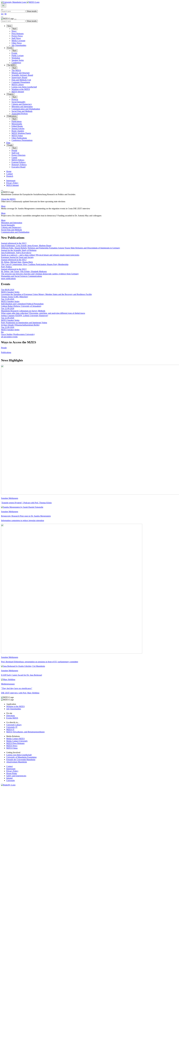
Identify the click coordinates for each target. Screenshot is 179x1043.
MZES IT (10, 729)
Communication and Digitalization (26, 109)
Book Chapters (18, 131)
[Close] (2, 9)
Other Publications (19, 138)
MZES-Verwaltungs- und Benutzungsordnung (25, 732)
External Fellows (19, 162)
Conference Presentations (22, 140)
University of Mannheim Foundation (21, 757)
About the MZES (8, 199)
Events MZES (12, 718)
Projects (10, 94)
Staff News (16, 38)
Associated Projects (20, 113)
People (10, 145)
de (6, 14)
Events (10, 48)
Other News (17, 43)
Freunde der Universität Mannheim (20, 759)
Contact (9, 174)
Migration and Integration (22, 106)
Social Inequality (18, 102)
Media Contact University (17, 741)
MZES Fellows (18, 160)
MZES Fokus (17, 135)
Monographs (17, 124)
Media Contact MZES (15, 738)
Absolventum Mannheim (16, 762)
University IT (11, 727)
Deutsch (9, 176)
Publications (12, 116)
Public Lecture (18, 55)
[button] (89, 223)
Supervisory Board (19, 77)
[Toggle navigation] (2, 16)
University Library (14, 725)
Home (8, 171)
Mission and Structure (21, 73)
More (3, 206)
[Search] (3, 5)
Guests (14, 157)
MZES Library (18, 84)
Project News (17, 36)
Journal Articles (18, 128)
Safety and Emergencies (16, 776)
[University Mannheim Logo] (14, 2)
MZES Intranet (18, 92)
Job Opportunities (19, 45)
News (9, 26)
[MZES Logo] (33, 2)
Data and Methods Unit (21, 80)
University (10, 780)
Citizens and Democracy (22, 104)
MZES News (11, 746)
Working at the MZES (21, 89)
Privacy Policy (12, 183)
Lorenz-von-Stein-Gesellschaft (24, 87)
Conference (16, 62)
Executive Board (18, 167)
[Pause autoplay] (2, 190)
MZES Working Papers (21, 133)
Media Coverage (18, 40)
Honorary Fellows (19, 164)
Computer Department (21, 82)
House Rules (11, 773)
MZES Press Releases (15, 743)
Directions (10, 715)
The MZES (11, 65)
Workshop (16, 58)
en (2, 14)
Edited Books (17, 126)
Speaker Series (18, 60)
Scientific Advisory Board (22, 75)
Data (8, 143)
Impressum (10, 180)
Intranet (9, 778)
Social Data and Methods (22, 111)
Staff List (15, 153)
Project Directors (18, 155)
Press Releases (18, 33)
